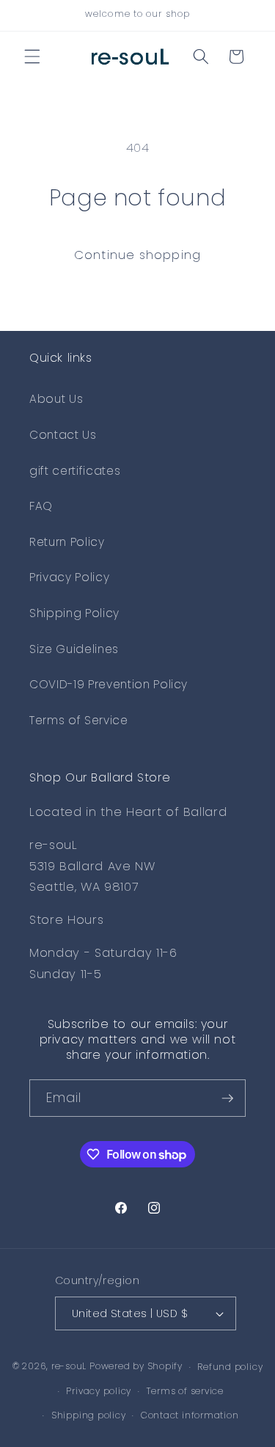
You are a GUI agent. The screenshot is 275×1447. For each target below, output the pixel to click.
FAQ (41, 506)
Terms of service (185, 1391)
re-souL (69, 1366)
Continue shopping (137, 255)
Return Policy (67, 542)
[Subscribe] (227, 1098)
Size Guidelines (74, 649)
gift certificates (74, 470)
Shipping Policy (74, 613)
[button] (32, 56)
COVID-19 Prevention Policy (108, 684)
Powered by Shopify (136, 1366)
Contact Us (63, 434)
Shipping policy (88, 1415)
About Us (56, 399)
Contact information (190, 1415)
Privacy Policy (69, 577)
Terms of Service (78, 720)
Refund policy (230, 1366)
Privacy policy (98, 1391)
